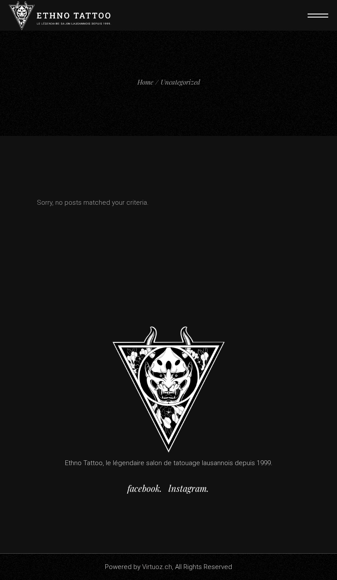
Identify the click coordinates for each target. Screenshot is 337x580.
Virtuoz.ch (157, 567)
